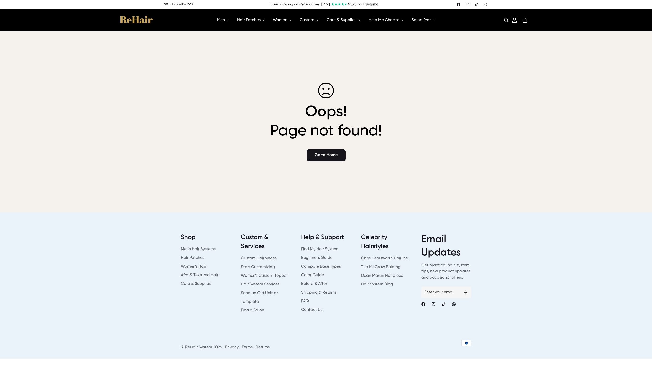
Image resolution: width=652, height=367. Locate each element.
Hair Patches (249, 20)
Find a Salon (252, 310)
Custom (307, 20)
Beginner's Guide (316, 258)
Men (221, 20)
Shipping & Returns (318, 293)
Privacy (232, 347)
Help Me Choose (384, 20)
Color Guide (312, 275)
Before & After (314, 284)
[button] (505, 20)
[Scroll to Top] (642, 339)
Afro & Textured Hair (199, 275)
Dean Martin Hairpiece (382, 276)
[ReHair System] (136, 20)
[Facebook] (458, 4)
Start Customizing (258, 267)
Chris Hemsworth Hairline (384, 258)
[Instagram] (467, 4)
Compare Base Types (321, 267)
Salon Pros (421, 20)
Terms (247, 347)
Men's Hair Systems (198, 249)
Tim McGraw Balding (380, 267)
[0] (525, 20)
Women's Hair (193, 267)
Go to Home (326, 155)
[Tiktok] (476, 4)
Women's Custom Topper (264, 276)
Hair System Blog (377, 284)
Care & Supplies (341, 20)
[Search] (505, 20)
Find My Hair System (319, 249)
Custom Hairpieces (259, 258)
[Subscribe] (465, 292)
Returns (263, 347)
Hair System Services (260, 284)
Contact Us (311, 310)
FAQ (305, 301)
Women (280, 20)
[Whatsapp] (485, 4)
